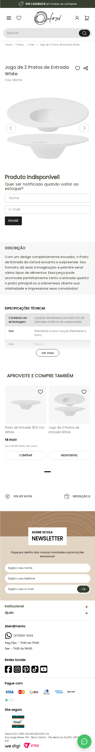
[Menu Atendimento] (84, 741)
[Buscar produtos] (84, 33)
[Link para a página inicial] (9, 45)
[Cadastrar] (83, 589)
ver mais (48, 353)
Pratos (20, 44)
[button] (86, 71)
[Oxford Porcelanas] (47, 18)
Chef (31, 44)
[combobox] (47, 33)
